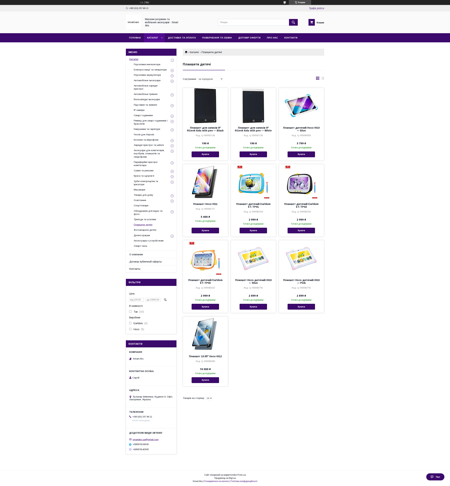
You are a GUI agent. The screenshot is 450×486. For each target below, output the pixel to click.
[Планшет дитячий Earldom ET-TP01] (253, 181)
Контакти (290, 37)
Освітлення (140, 200)
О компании (136, 254)
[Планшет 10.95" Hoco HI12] (205, 334)
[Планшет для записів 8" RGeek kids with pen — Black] (205, 105)
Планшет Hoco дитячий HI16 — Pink (301, 281)
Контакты (134, 268)
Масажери (139, 189)
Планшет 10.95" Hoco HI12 (205, 356)
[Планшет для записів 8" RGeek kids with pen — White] (253, 105)
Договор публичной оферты (145, 261)
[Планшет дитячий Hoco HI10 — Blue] (301, 105)
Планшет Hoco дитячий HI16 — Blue (253, 281)
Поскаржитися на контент (216, 481)
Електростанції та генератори (150, 69)
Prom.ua (241, 475)
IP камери (139, 110)
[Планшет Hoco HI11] (205, 181)
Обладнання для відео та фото (148, 212)
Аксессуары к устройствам (148, 240)
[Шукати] (293, 22)
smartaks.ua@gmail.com (146, 439)
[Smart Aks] (133, 28)
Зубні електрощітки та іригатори (146, 183)
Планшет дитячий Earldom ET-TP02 (301, 205)
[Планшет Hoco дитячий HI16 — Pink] (301, 258)
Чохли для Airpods (144, 134)
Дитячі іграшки (142, 235)
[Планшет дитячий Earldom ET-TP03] (205, 258)
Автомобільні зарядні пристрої (146, 87)
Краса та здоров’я (144, 175)
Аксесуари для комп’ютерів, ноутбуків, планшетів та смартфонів (149, 153)
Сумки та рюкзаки (143, 170)
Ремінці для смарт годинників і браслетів (151, 122)
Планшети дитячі (143, 224)
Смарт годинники (143, 115)
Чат (438, 476)
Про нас (272, 37)
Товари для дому (143, 195)
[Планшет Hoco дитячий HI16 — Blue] (253, 258)
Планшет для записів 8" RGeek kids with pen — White (253, 129)
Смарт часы (140, 246)
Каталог (152, 37)
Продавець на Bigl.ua (225, 478)
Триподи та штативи (145, 219)
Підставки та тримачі (145, 104)
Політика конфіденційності (244, 481)
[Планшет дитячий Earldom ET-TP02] (301, 181)
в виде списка (322, 79)
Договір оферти (249, 37)
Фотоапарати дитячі (145, 230)
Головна (135, 37)
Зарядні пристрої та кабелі (149, 145)
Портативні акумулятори (147, 75)
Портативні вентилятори (147, 64)
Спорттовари (141, 205)
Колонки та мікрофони (146, 139)
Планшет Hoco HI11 (205, 204)
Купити (205, 154)
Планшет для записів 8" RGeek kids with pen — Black (205, 129)
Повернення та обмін (217, 37)
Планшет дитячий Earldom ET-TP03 (205, 281)
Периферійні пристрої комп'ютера (146, 164)
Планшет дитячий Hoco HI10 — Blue (301, 129)
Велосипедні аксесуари (147, 99)
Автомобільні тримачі (146, 94)
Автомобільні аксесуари (147, 80)
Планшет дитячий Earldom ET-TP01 (253, 205)
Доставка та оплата (182, 37)
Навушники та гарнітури (147, 129)
